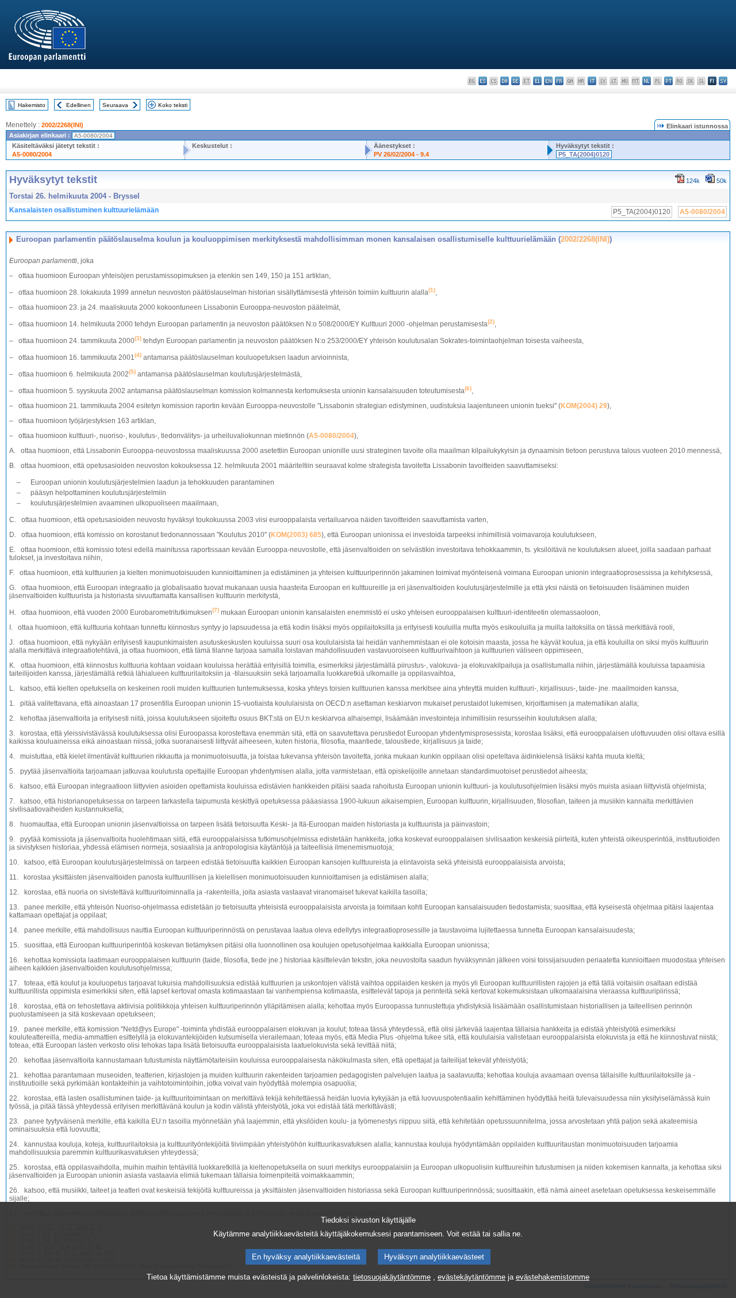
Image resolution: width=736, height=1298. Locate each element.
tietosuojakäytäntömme (392, 1277)
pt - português (668, 81)
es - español (482, 81)
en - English (548, 81)
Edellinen (78, 105)
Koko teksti (172, 105)
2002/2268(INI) (62, 124)
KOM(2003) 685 (296, 535)
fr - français (559, 81)
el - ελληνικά (537, 81)
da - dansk (504, 81)
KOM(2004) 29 (584, 406)
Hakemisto (31, 105)
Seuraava (115, 105)
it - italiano (592, 81)
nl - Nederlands (646, 81)
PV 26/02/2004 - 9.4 (401, 154)
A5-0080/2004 (32, 154)
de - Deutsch (515, 81)
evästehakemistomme (552, 1277)
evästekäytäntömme (471, 1277)
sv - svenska (723, 81)
